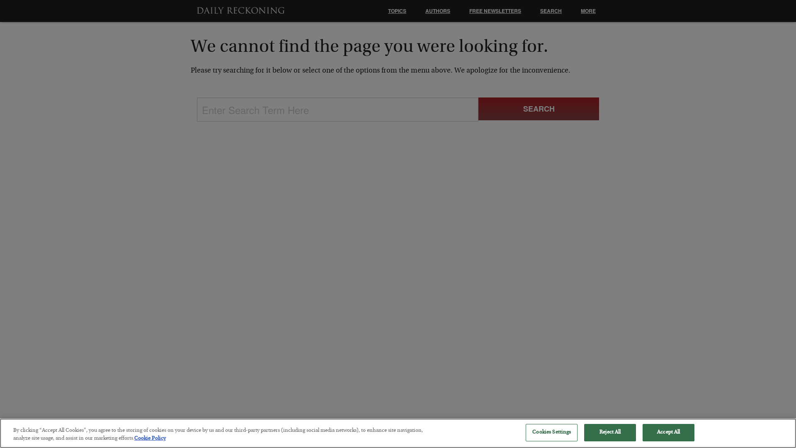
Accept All (668, 432)
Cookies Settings (551, 432)
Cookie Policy (150, 439)
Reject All (610, 432)
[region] (398, 433)
